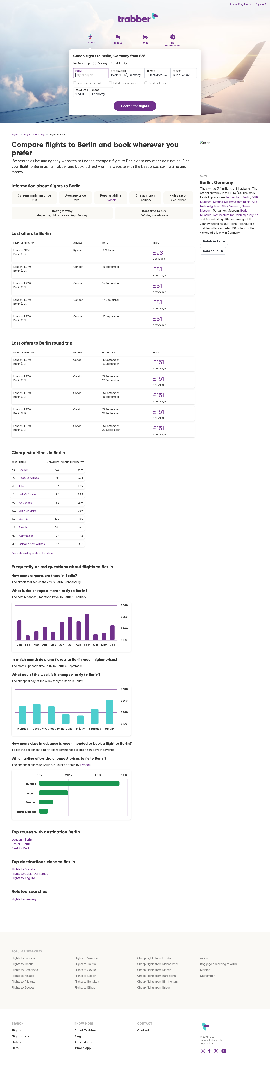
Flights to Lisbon (85, 976)
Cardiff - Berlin (21, 848)
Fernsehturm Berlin (238, 197)
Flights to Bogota (23, 987)
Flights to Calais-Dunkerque (30, 873)
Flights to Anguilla (23, 878)
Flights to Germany (24, 899)
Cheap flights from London (154, 958)
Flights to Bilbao (85, 987)
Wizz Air (24, 519)
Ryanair (111, 200)
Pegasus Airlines (29, 477)
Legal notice (206, 1043)
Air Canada (25, 502)
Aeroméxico (26, 535)
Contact (143, 1030)
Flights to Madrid (22, 964)
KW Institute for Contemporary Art (235, 215)
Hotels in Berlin (214, 241)
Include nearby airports (90, 83)
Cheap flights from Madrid (154, 970)
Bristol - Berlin (21, 844)
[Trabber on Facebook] (210, 1053)
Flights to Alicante (23, 981)
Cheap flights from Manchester (157, 964)
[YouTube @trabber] (223, 1053)
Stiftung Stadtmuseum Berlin (231, 202)
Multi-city (121, 63)
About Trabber (85, 1030)
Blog (77, 1036)
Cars (15, 1048)
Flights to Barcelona (25, 970)
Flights (16, 1030)
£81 (157, 269)
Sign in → (261, 4)
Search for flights (135, 106)
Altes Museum (230, 206)
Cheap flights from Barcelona (156, 976)
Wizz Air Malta (27, 510)
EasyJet (23, 527)
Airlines (205, 958)
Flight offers (20, 1036)
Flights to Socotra (23, 869)
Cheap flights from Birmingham (157, 981)
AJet (21, 486)
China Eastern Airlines (32, 543)
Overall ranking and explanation (32, 553)
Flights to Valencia (86, 958)
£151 (158, 362)
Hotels (16, 1042)
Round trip (84, 63)
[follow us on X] (216, 1053)
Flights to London (23, 958)
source (204, 176)
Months (205, 970)
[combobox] (91, 73)
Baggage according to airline (219, 964)
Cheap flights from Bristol (153, 987)
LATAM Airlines (28, 494)
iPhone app (82, 1048)
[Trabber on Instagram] (203, 1053)
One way (102, 63)
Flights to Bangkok (86, 981)
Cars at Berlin (213, 251)
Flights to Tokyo (85, 964)
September (207, 976)
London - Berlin (22, 839)
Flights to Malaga (23, 976)
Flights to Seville (85, 970)
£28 (158, 252)
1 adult (79, 94)
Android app (83, 1042)
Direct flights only (158, 83)
